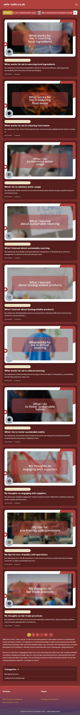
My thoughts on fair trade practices (23, 616)
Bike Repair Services (11, 674)
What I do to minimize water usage (22, 187)
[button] (51, 635)
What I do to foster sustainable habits (24, 432)
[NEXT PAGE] (51, 635)
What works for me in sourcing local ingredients (29, 64)
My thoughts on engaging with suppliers (25, 493)
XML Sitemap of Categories (13, 699)
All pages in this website (49, 699)
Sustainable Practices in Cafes (17, 60)
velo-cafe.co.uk (14, 4)
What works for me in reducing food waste (27, 125)
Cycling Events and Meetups (14, 678)
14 (46, 634)
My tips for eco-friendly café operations (26, 554)
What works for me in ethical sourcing (24, 370)
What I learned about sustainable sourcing (32, 12)
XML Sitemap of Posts (11, 702)
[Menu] (76, 4)
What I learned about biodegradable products (29, 309)
